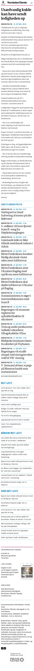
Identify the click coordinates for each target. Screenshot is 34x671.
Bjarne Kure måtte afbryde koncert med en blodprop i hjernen (17, 463)
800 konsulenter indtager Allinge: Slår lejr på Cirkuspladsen (15, 525)
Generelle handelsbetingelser (12, 641)
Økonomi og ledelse (8, 555)
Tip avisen (5, 558)
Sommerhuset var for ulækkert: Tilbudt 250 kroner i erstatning (16, 477)
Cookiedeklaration (20, 643)
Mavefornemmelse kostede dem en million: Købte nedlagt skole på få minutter (15, 398)
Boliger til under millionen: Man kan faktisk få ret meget (15, 410)
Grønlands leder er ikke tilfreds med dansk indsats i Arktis (17, 243)
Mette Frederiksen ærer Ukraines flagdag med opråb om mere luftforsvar (16, 271)
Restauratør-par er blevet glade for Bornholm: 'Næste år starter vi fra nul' (16, 518)
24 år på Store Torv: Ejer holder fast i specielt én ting (15, 389)
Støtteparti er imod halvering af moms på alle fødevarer (16, 215)
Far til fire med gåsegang (11, 415)
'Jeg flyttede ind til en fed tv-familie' (15, 420)
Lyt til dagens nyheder (9, 570)
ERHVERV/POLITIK (6, 24)
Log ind (3, 4)
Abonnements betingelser (10, 591)
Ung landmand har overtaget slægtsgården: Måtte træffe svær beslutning (14, 454)
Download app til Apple (9, 572)
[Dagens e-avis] (27, 570)
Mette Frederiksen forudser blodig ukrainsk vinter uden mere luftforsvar (16, 257)
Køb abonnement (7, 589)
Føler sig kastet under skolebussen (14, 537)
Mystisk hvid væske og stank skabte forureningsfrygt (15, 446)
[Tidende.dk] (17, 3)
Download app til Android (7, 575)
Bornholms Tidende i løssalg (11, 593)
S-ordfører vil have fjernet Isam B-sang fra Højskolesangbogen (16, 229)
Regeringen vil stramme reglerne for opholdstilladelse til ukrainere (15, 315)
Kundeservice (6, 596)
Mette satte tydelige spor (11, 404)
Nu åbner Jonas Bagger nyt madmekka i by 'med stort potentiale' (16, 470)
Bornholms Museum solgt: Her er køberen (14, 483)
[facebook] (2, 648)
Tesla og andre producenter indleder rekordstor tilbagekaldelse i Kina (16, 330)
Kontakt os (5, 553)
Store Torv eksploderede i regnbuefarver (11, 425)
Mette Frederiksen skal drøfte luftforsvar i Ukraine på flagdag (16, 285)
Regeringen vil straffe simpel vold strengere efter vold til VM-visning (16, 355)
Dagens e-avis (6, 568)
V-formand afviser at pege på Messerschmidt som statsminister (16, 368)
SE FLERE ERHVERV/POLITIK (11, 376)
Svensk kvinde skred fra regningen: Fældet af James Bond (14, 532)
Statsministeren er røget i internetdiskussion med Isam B (16, 299)
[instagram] (5, 648)
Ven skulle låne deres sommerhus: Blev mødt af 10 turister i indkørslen (16, 439)
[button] (31, 3)
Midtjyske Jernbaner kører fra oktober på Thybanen (16, 342)
